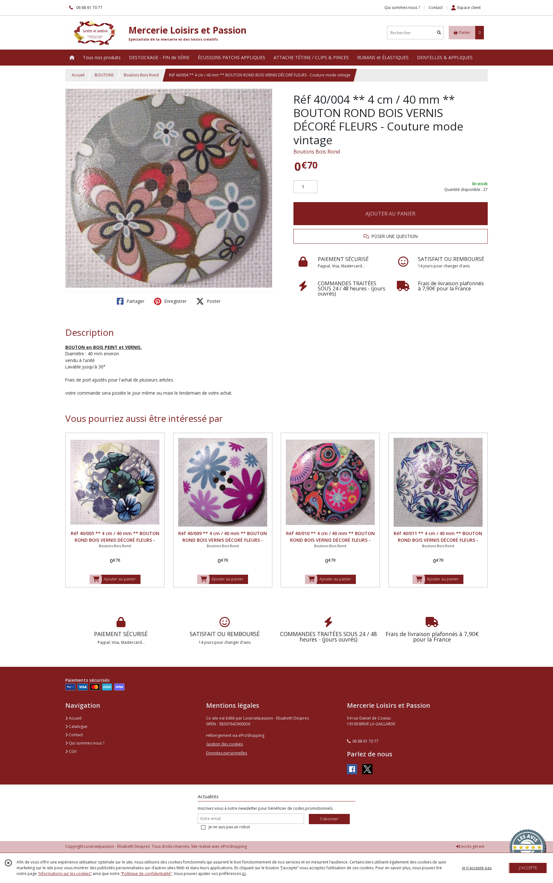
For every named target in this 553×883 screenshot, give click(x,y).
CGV (72, 751)
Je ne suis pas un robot (229, 827)
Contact (436, 7)
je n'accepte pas (477, 868)
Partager (134, 301)
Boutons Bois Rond (141, 75)
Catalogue (77, 726)
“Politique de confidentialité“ (146, 873)
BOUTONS (104, 75)
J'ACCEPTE (528, 868)
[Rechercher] (439, 33)
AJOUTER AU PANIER (390, 213)
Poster (212, 301)
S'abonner (329, 819)
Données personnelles (226, 753)
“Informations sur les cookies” (65, 873)
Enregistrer (175, 301)
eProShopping (234, 846)
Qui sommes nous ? (86, 743)
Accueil (78, 75)
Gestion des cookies (224, 744)
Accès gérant (472, 846)
